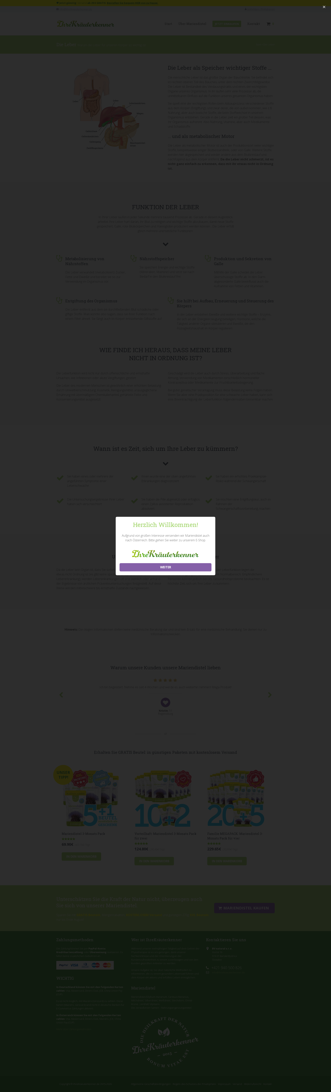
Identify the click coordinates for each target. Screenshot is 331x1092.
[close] (324, 7)
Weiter (165, 567)
